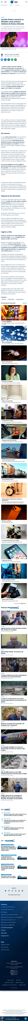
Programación (5, 936)
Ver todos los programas (7, 927)
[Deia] (6, 999)
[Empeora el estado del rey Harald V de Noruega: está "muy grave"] (14, 713)
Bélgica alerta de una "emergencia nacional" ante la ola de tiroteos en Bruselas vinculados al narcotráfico (11, 797)
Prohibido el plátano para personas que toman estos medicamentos (14, 828)
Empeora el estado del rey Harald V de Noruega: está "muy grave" (12, 724)
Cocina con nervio (5, 949)
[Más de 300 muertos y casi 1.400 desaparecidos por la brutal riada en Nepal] (14, 761)
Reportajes (4, 933)
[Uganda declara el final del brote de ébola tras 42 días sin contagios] (14, 618)
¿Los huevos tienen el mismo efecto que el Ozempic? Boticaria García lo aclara (15, 834)
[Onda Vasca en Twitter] (5, 890)
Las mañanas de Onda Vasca (8, 907)
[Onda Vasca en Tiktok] (22, 890)
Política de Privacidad (9, 982)
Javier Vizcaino (4, 947)
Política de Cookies (19, 982)
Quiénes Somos (10, 980)
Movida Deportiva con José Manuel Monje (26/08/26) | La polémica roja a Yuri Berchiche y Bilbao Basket (8, 848)
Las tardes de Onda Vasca (7, 909)
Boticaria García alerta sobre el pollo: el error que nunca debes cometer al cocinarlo (15, 814)
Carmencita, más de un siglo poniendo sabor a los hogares (8, 877)
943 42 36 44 (15, 968)
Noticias (3, 930)
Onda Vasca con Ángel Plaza (8, 925)
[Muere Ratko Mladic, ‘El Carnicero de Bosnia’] (14, 641)
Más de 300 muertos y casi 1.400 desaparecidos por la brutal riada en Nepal (14, 773)
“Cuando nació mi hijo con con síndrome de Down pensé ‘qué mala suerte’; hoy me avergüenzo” (15, 822)
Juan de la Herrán (5, 944)
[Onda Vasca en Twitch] (19, 890)
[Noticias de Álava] (7, 1002)
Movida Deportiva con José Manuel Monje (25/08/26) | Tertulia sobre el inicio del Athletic (8, 868)
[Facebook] (8, 59)
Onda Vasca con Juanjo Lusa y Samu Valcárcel (12, 917)
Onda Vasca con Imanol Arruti (8, 920)
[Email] (15, 59)
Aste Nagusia (4, 5)
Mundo (2, 626)
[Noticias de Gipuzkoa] (16, 999)
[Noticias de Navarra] (20, 1002)
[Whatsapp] (12, 59)
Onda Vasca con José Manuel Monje (9, 914)
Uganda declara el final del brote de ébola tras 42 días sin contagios (13, 629)
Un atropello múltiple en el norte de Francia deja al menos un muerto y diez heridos (13, 748)
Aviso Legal (18, 980)
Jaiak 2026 (17, 5)
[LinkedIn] (5, 59)
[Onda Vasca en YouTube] (12, 890)
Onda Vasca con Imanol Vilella (8, 922)
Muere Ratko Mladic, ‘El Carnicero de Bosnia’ (12, 652)
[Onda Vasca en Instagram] (15, 890)
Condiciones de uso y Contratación (9, 985)
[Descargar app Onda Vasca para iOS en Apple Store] (19, 897)
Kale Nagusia (4, 912)
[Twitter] (2, 59)
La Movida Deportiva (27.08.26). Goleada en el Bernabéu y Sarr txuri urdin (8, 858)
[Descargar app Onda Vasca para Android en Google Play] (9, 897)
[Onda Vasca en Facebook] (9, 890)
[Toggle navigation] (1, 1)
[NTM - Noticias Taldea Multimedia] (14, 994)
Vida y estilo (7, 812)
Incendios (11, 5)
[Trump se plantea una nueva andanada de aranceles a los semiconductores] (14, 665)
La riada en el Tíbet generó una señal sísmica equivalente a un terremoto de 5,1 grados (13, 700)
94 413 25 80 (15, 964)
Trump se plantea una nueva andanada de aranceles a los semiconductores (14, 676)
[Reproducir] (19, 847)
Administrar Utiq (22, 985)
